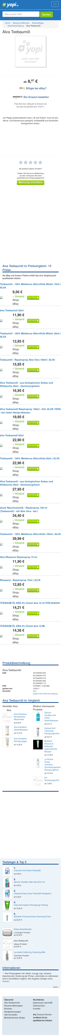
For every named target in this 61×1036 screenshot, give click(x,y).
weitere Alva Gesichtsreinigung (45, 693)
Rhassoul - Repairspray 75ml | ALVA (20, 580)
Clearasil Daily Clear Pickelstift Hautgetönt (32, 893)
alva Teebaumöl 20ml (12, 310)
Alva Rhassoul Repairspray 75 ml (18, 557)
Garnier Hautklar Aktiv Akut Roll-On (29, 882)
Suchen (46, 14)
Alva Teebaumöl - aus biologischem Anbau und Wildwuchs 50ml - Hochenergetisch (26, 483)
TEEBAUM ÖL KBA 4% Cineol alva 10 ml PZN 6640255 (30, 602)
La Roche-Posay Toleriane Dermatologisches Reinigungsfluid (51, 764)
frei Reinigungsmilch (51, 778)
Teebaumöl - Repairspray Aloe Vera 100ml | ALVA (27, 359)
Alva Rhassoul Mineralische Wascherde (20, 717)
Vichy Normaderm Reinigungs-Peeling (31, 905)
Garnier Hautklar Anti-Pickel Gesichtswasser (51, 716)
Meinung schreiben (30, 182)
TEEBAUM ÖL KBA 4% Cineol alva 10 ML (22, 626)
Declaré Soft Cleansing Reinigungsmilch (51, 731)
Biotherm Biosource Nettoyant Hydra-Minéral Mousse (50, 746)
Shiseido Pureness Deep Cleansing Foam (32, 916)
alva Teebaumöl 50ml (12, 435)
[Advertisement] (30, 231)
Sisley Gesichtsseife (23, 929)
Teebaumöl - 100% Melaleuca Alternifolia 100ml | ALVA (30, 534)
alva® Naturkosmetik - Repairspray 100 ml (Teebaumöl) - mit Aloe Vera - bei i (23, 509)
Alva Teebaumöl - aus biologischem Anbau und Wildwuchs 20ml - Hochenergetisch (26, 384)
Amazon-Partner (44, 1014)
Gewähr (5, 981)
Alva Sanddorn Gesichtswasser (21, 728)
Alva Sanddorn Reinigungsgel (20, 739)
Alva (34, 691)
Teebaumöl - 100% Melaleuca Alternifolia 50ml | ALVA (29, 458)
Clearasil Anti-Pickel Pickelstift (27, 870)
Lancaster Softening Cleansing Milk (29, 952)
